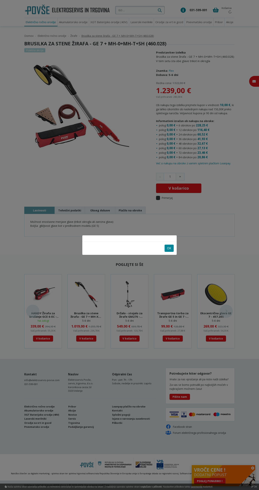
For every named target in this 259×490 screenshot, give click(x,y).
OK (169, 248)
